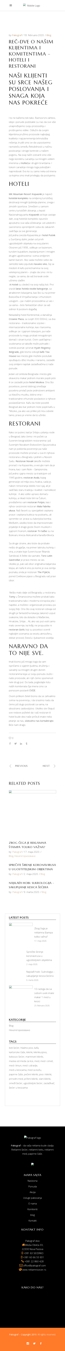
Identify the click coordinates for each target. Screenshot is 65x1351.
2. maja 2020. (31, 874)
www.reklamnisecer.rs (34, 1269)
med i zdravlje (30, 1065)
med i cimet (46, 1061)
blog (32, 1214)
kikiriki (29, 1052)
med (36, 1061)
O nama (32, 1203)
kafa (36, 1047)
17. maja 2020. (32, 851)
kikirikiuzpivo (40, 1052)
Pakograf (17, 35)
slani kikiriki (44, 1078)
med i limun (15, 1065)
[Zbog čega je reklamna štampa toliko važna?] (32, 814)
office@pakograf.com (34, 1265)
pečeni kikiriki (31, 1074)
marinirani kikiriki (34, 1056)
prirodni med (16, 1078)
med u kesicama (18, 1069)
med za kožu (34, 1069)
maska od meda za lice (21, 1061)
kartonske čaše (17, 1052)
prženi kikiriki (31, 1078)
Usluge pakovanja (32, 1197)
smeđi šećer (15, 1083)
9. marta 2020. (32, 892)
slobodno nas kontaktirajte (39, 720)
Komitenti (32, 1209)
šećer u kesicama (18, 1087)
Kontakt (33, 1220)
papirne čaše (16, 1074)
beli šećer (14, 1047)
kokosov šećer (16, 1056)
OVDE (32, 690)
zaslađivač (49, 1083)
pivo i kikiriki (45, 1074)
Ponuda (32, 1186)
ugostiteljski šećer (32, 1083)
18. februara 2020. (34, 35)
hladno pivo (27, 1047)
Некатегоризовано (24, 855)
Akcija (32, 1192)
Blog (48, 35)
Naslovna (32, 1180)
